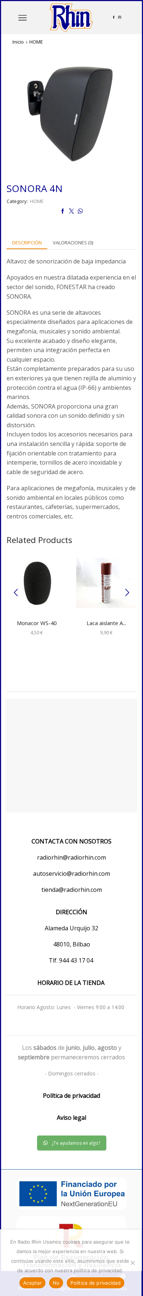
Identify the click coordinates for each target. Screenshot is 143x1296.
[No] (132, 1262)
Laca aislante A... (106, 623)
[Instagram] (119, 17)
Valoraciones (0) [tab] (73, 242)
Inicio (18, 41)
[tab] (27, 243)
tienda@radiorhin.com (71, 890)
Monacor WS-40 (36, 623)
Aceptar (32, 1283)
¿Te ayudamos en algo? (76, 1143)
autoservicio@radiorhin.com (71, 873)
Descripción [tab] (27, 242)
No (56, 1283)
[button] (16, 593)
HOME (36, 41)
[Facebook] (113, 17)
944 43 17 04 (77, 960)
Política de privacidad (95, 1283)
